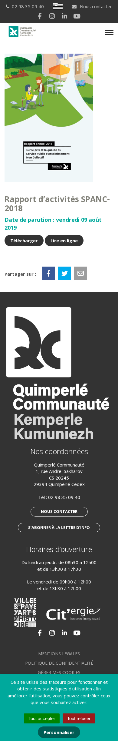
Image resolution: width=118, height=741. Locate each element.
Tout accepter (41, 718)
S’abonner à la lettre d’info (59, 527)
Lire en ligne (64, 241)
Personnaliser (59, 732)
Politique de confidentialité (59, 663)
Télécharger (24, 241)
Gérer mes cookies (59, 672)
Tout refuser (78, 718)
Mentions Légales (59, 653)
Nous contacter (95, 6)
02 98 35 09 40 (64, 497)
